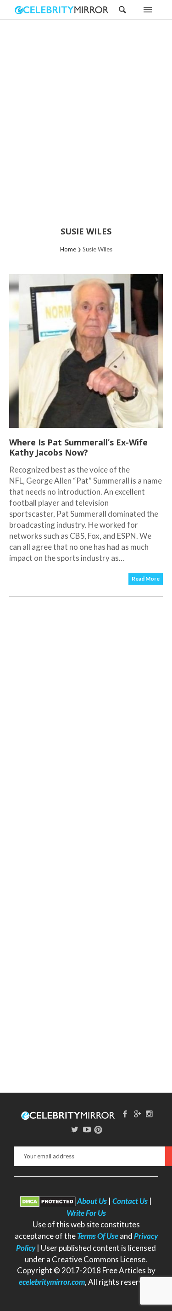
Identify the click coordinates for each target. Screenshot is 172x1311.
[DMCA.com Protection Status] (48, 1201)
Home (68, 249)
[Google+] (137, 1113)
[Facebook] (124, 1113)
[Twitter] (74, 1129)
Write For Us (86, 1213)
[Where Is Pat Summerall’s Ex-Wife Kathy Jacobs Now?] (86, 351)
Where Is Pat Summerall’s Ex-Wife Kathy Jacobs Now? (78, 447)
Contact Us (130, 1201)
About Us (92, 1201)
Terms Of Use (97, 1236)
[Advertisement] (86, 129)
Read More (146, 578)
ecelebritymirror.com (52, 1282)
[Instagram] (149, 1113)
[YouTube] (87, 1129)
